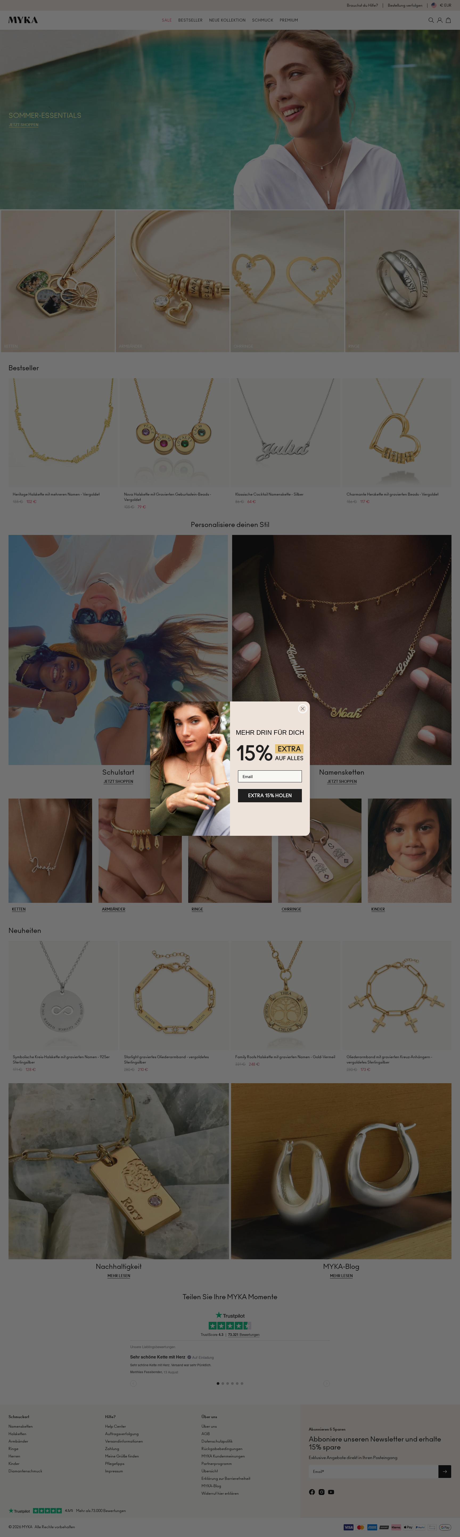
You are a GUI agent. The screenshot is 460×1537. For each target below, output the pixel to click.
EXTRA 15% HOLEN (270, 795)
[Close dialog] (303, 709)
